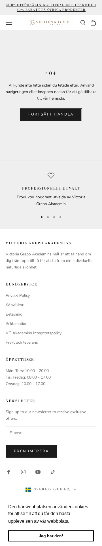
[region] (51, 189)
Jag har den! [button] (51, 536)
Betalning (14, 314)
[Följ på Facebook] (8, 472)
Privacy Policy (18, 295)
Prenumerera (31, 451)
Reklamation (16, 323)
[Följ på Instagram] (23, 472)
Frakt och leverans (22, 342)
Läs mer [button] (79, 521)
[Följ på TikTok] (53, 472)
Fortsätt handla (50, 114)
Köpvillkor (15, 305)
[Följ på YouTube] (38, 472)
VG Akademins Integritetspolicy (33, 333)
